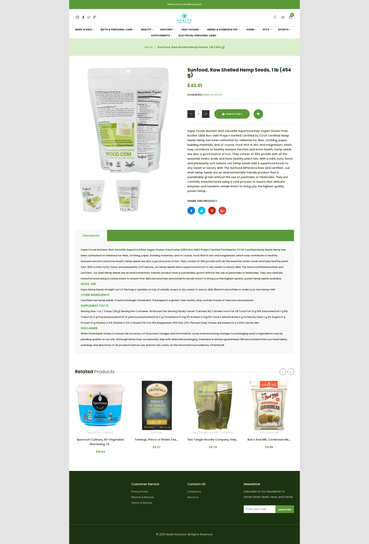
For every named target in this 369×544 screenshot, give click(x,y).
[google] (94, 17)
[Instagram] (89, 17)
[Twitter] (77, 17)
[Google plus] (222, 210)
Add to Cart (233, 114)
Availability (195, 95)
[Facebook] (83, 17)
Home (149, 47)
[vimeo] (212, 210)
